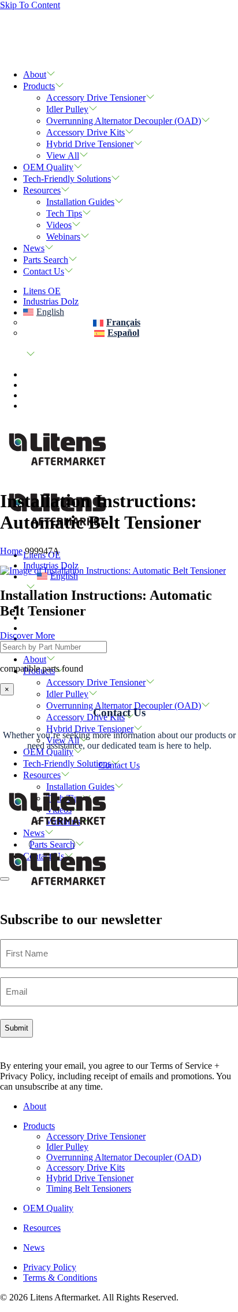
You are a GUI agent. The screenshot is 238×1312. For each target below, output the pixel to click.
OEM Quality (48, 167)
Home (11, 551)
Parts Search (45, 260)
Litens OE (42, 291)
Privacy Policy (49, 1267)
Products (39, 86)
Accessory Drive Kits (85, 132)
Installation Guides (80, 202)
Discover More (27, 635)
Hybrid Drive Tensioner (89, 144)
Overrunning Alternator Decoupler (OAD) (123, 121)
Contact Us (43, 271)
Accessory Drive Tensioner (96, 97)
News (33, 248)
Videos (59, 225)
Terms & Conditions (60, 1277)
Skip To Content (30, 5)
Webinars (63, 236)
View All (62, 155)
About (34, 74)
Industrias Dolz (51, 301)
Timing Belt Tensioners (88, 1188)
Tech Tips (64, 213)
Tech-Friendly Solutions (67, 179)
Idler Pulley (67, 109)
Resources (42, 190)
